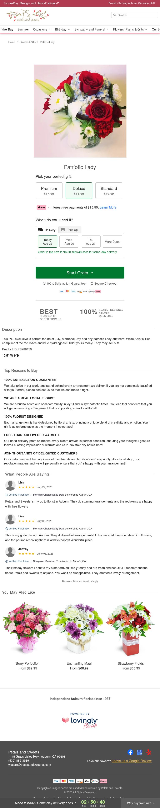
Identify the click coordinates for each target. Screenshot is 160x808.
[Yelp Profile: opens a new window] (149, 752)
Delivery (50, 230)
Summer (23, 29)
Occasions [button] (40, 29)
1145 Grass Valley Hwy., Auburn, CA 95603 (36, 756)
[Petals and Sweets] (27, 16)
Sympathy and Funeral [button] (90, 29)
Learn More (108, 207)
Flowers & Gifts (28, 42)
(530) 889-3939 (18, 760)
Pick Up (73, 230)
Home (11, 42)
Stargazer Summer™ (45, 561)
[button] (149, 790)
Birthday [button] (61, 29)
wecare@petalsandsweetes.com (29, 764)
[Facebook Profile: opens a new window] (130, 752)
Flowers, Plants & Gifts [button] (128, 29)
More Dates (112, 241)
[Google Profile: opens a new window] (139, 752)
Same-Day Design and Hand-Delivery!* (31, 3)
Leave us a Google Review (132, 760)
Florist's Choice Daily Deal (48, 494)
